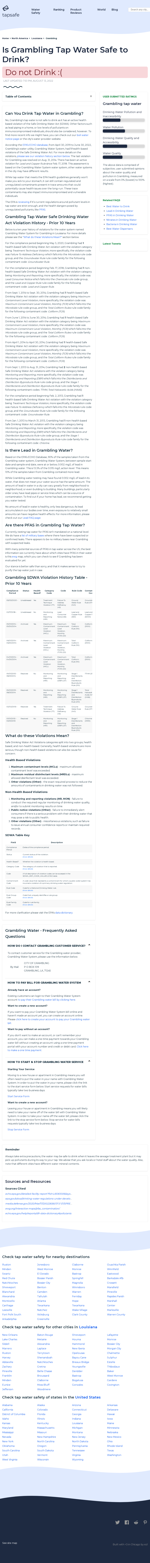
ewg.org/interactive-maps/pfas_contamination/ (32, 1208)
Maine (110, 1423)
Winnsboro (78, 1287)
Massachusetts (45, 1427)
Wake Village (79, 1310)
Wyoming (77, 1459)
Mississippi (7, 1432)
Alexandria (8, 1296)
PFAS (42, 209)
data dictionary (64, 912)
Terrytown (43, 1353)
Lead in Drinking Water (119, 211)
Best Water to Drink (118, 206)
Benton (41, 1287)
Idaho (5, 1418)
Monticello (8, 1301)
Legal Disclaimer (63, 1522)
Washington (114, 1455)
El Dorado (43, 1273)
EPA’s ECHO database (35, 145)
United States (88, 1397)
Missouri (42, 1432)
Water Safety (35, 11)
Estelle (111, 1362)
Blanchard (8, 1291)
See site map (9, 1543)
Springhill (77, 1278)
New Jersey (79, 1437)
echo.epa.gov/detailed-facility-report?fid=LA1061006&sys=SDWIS (42, 1193)
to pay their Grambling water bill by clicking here (46, 999)
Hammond (78, 1344)
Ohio (110, 1441)
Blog (114, 9)
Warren (76, 1291)
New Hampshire (46, 1437)
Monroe (76, 1269)
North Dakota (80, 1441)
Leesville (7, 1310)
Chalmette (113, 1353)
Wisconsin (43, 1459)
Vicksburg (43, 1314)
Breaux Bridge (80, 1362)
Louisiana (88, 1327)
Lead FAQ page (32, 517)
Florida (41, 1414)
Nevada (6, 1437)
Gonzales (77, 1384)
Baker (110, 1371)
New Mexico (114, 1437)
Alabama (7, 1405)
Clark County (79, 1314)
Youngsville (79, 1366)
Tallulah (42, 1296)
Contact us (10, 1522)
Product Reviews (76, 11)
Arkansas (112, 1405)
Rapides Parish (115, 1296)
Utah (5, 1455)
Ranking (58, 9)
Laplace (41, 1348)
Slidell (5, 1344)
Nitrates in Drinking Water (121, 219)
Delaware (112, 1409)
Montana (77, 1432)
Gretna (41, 1366)
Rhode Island (115, 1446)
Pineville (112, 1291)
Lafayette (112, 1335)
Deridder (77, 1371)
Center (111, 1305)
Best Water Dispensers (119, 228)
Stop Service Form (18, 1129)
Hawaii (111, 1414)
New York (7, 1441)
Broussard (43, 1375)
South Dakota (45, 1450)
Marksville (113, 1310)
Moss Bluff (43, 1384)
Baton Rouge (45, 1335)
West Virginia (9, 1459)
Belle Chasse (44, 1371)
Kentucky (43, 1423)
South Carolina (11, 1450)
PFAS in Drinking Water (120, 215)
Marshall (112, 1301)
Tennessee (78, 1450)
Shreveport (9, 1287)
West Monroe (45, 1269)
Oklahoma (8, 1446)
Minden (6, 1269)
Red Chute (8, 1278)
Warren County (116, 1314)
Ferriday (77, 1296)
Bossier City (43, 1282)
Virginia (76, 1455)
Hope (75, 1301)
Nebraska (112, 1432)
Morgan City (114, 1348)
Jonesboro (43, 1264)
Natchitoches (10, 1282)
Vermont (42, 1455)
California (7, 1409)
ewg (14, 556)
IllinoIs (41, 1418)
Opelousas (78, 1353)
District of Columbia (13, 1414)
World (101, 9)
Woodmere (44, 1389)
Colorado (42, 1409)
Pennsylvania (80, 1446)
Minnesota (113, 1427)
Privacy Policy (35, 1522)
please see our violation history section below (43, 156)
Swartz (6, 1273)
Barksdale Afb (115, 1278)
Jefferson (7, 1389)
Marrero (7, 1348)
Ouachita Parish (116, 1264)
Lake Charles (9, 1339)
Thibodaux (113, 1366)
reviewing (23, 202)
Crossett (112, 1282)
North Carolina (45, 1441)
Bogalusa (77, 1380)
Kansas (6, 1423)
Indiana (76, 1418)
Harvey (6, 1357)
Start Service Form (18, 1096)
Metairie (42, 1339)
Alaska (41, 1405)
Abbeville (7, 1362)
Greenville (43, 1319)
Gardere (112, 1380)
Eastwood (113, 1273)
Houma (76, 1339)
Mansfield (113, 1287)
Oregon (41, 1446)
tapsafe (10, 15)
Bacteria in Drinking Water (121, 224)
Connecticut (79, 1409)
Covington (113, 1384)
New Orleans (9, 1335)
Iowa (110, 1418)
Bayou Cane (79, 1357)
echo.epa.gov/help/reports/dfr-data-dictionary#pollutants (38, 1213)
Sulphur (112, 1357)
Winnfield (113, 1269)
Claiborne (77, 1264)
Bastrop (76, 1273)
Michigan (77, 1427)
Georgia (76, 1414)
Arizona (76, 1405)
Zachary (7, 1366)
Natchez (42, 1310)
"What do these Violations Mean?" (42, 237)
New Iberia (78, 1348)
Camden (42, 1291)
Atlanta (41, 1301)
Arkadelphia (9, 1319)
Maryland (7, 1427)
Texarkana (43, 1305)
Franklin (7, 1375)
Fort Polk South (11, 1314)
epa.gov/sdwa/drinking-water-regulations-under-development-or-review (47, 1198)
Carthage (7, 1305)
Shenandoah (44, 1357)
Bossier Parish (45, 1278)
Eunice (6, 1384)
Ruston (6, 1264)
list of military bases (33, 535)
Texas (110, 1450)
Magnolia (77, 1282)
